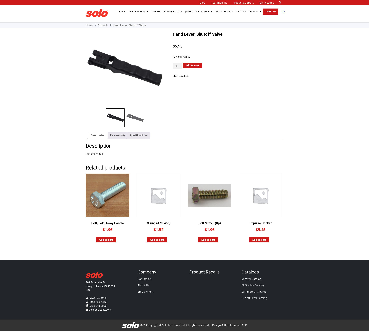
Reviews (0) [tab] (117, 135)
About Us (143, 285)
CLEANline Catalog (252, 285)
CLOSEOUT (270, 11)
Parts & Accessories (247, 11)
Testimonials (219, 2)
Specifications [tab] (138, 135)
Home (122, 11)
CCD (244, 325)
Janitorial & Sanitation (197, 11)
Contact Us (144, 279)
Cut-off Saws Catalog (254, 298)
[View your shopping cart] (282, 12)
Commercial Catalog (254, 291)
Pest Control (223, 11)
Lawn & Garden (136, 11)
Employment (146, 291)
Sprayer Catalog (251, 279)
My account (266, 2)
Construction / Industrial (165, 11)
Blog (202, 2)
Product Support (243, 2)
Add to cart (192, 65)
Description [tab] (97, 135)
